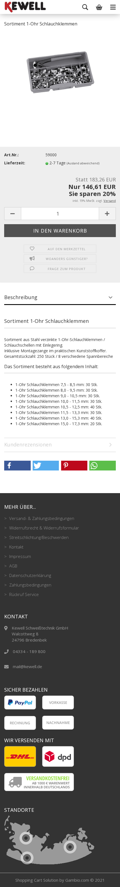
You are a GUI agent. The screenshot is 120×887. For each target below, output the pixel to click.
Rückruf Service (23, 594)
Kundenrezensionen (28, 444)
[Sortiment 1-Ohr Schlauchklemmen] (60, 73)
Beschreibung (20, 297)
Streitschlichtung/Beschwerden (38, 537)
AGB (12, 566)
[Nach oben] (104, 878)
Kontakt (15, 547)
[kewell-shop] (11, 7)
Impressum (19, 556)
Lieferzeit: (14, 162)
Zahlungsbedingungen (29, 585)
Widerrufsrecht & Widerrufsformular (43, 528)
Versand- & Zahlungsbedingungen (41, 518)
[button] (17, 465)
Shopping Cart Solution (36, 880)
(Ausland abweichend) (83, 163)
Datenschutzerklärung (29, 575)
